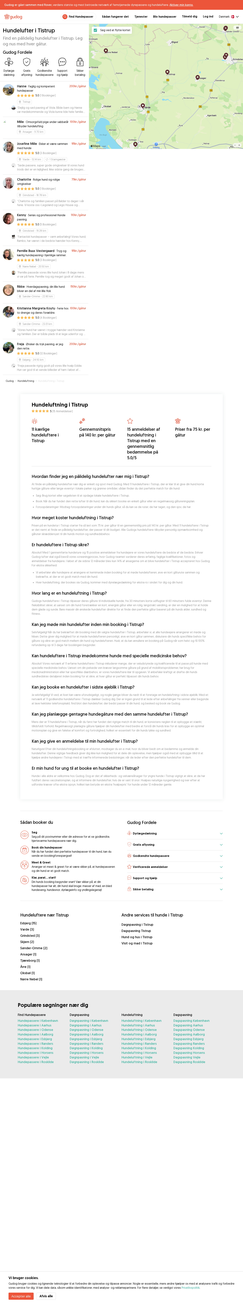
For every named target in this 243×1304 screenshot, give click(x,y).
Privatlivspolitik (191, 1287)
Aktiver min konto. (181, 5)
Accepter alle (21, 1296)
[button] (175, 833)
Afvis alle (46, 1296)
